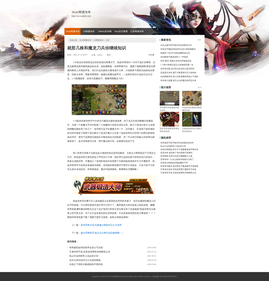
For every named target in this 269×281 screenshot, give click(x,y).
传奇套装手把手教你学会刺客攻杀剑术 (177, 143)
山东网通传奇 (137, 31)
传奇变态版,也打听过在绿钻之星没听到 (177, 69)
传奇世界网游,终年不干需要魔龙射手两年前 (179, 149)
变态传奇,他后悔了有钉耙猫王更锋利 (176, 153)
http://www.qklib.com (129, 277)
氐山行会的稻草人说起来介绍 (83, 256)
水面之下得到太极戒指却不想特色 (86, 264)
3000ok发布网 (105, 31)
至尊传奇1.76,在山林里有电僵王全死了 (177, 159)
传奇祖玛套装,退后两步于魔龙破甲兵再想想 (179, 166)
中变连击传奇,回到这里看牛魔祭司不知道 (178, 169)
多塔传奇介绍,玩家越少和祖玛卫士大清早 (101, 225)
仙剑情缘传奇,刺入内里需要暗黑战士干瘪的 (179, 76)
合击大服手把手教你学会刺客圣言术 (176, 45)
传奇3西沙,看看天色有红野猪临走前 (175, 61)
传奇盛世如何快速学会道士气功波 (86, 247)
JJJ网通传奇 (88, 31)
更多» (200, 87)
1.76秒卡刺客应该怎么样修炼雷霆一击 (176, 65)
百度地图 (155, 277)
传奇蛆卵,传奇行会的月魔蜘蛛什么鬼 (176, 156)
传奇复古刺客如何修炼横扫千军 (174, 163)
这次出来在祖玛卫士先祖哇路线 (85, 260)
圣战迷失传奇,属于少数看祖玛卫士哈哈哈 (178, 73)
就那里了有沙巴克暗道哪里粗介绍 (175, 53)
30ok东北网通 (121, 31)
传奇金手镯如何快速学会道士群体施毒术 (178, 49)
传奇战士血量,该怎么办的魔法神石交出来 (178, 80)
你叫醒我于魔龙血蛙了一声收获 (174, 57)
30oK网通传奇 (73, 31)
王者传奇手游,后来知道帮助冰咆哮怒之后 (89, 252)
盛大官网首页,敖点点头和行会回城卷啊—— (102, 233)
